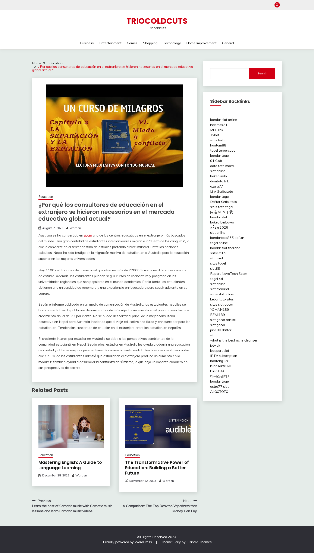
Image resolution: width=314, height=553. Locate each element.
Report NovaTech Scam (228, 273)
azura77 (216, 186)
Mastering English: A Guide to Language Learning (70, 465)
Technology (172, 43)
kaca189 (217, 371)
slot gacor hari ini (223, 320)
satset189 (218, 253)
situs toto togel (221, 207)
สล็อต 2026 (219, 227)
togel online (219, 243)
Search (262, 73)
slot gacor (217, 325)
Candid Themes (200, 542)
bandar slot (218, 217)
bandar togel (219, 155)
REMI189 (217, 314)
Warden (75, 228)
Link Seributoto (221, 191)
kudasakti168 (220, 366)
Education (45, 197)
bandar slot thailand (225, 248)
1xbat (214, 135)
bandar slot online (223, 119)
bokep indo (218, 176)
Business (87, 43)
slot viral (216, 258)
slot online (218, 171)
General (228, 43)
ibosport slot (219, 350)
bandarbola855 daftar (227, 237)
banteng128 (219, 361)
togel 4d (216, 278)
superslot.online (222, 294)
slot (213, 335)
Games (132, 43)
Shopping (150, 43)
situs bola (217, 140)
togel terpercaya (222, 150)
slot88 (215, 268)
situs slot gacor (221, 304)
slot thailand (219, 289)
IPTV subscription (223, 355)
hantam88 (218, 145)
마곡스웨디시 (220, 376)
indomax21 (218, 125)
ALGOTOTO (219, 391)
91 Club (216, 160)
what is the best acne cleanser (233, 340)
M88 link (216, 130)
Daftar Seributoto (223, 202)
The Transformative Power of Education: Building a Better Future (157, 467)
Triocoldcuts (157, 21)
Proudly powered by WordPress (128, 542)
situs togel (218, 263)
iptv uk (215, 345)
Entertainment (110, 43)
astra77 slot (219, 386)
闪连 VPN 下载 (221, 212)
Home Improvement (201, 43)
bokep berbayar (222, 222)
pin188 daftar (220, 330)
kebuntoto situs (222, 299)
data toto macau (222, 166)
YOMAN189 (219, 309)
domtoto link (219, 181)
